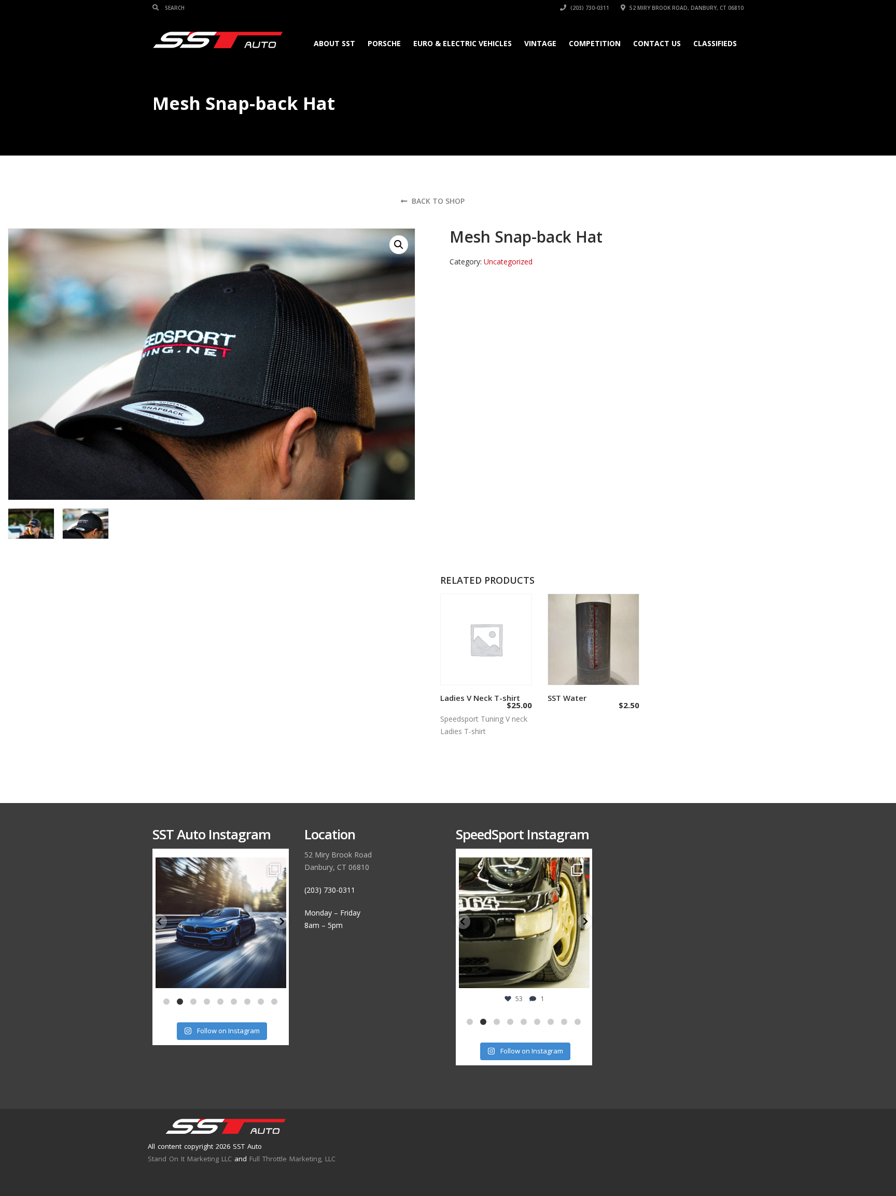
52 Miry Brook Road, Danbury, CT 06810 (686, 7)
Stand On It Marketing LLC (190, 1158)
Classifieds (715, 43)
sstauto (219, 867)
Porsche (384, 43)
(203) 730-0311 (589, 7)
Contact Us (657, 43)
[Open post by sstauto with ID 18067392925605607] (221, 923)
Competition (595, 43)
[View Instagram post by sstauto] (276, 975)
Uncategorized (508, 261)
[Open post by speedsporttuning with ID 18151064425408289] (524, 923)
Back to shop (437, 201)
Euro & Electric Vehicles (462, 43)
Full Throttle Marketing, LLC (292, 1158)
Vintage (540, 43)
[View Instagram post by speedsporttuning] (579, 975)
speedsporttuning (522, 867)
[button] (398, 244)
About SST (334, 43)
